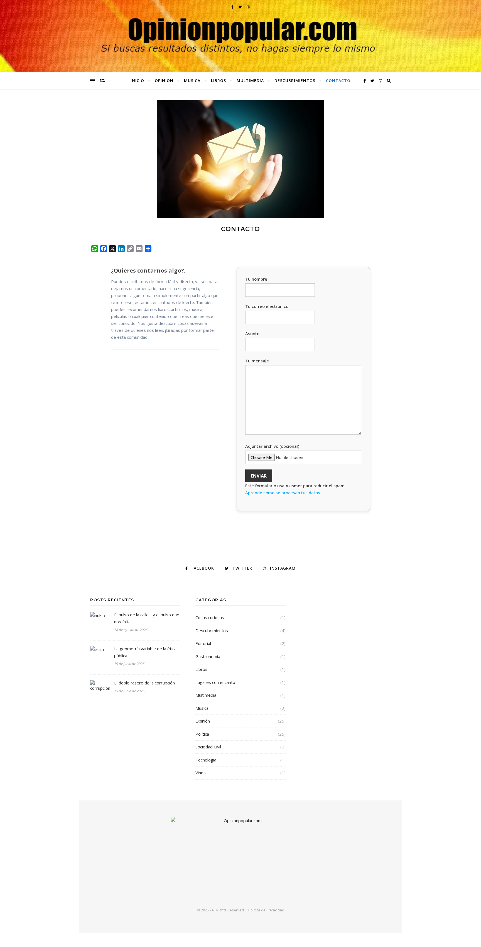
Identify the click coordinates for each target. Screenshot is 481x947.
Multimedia (205, 695)
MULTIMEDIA (250, 80)
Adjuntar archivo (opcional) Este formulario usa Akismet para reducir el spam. (295, 469)
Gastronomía (207, 656)
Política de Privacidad (266, 910)
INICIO (137, 80)
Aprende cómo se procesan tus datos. (283, 492)
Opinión (202, 721)
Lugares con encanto (215, 682)
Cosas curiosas (209, 617)
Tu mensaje (257, 361)
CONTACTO (338, 80)
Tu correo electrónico (266, 306)
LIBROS (218, 80)
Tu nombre (256, 279)
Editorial (203, 643)
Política (202, 734)
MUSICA (192, 80)
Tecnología (205, 760)
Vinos (200, 772)
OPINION (164, 80)
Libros (201, 669)
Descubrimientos (211, 630)
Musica (201, 708)
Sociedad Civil (208, 747)
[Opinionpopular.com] (240, 36)
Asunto (252, 333)
